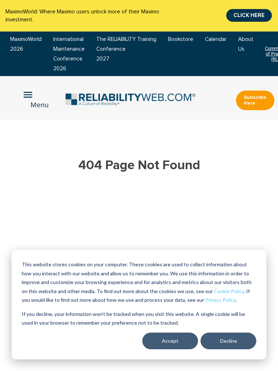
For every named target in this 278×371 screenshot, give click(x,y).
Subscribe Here (255, 100)
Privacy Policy (220, 300)
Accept (170, 341)
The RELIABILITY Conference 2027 (116, 49)
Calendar (216, 39)
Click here (249, 15)
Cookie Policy (229, 291)
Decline (228, 341)
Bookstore (180, 39)
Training (146, 39)
